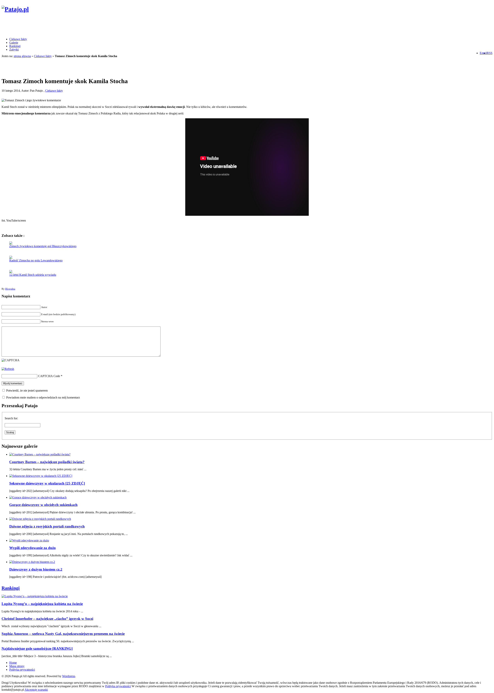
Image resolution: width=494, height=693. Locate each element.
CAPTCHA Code (49, 376)
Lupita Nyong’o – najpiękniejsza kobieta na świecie (42, 604)
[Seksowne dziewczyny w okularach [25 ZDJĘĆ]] (40, 475)
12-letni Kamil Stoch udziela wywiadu (32, 274)
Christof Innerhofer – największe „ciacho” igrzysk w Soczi (47, 619)
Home (13, 662)
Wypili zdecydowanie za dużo (32, 548)
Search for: (11, 418)
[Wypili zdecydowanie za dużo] (29, 540)
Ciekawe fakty (18, 39)
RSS (489, 53)
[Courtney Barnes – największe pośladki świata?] (39, 454)
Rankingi (14, 46)
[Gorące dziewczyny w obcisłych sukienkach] (38, 497)
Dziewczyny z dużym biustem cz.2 (35, 569)
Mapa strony (17, 666)
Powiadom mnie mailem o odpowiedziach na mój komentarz (43, 397)
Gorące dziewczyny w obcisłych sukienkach (43, 505)
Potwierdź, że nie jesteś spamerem (26, 390)
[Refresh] (8, 369)
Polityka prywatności (22, 669)
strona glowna (22, 56)
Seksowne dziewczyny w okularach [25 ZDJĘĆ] (47, 483)
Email (483, 53)
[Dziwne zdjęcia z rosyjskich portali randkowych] (40, 518)
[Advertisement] (72, 25)
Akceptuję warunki (36, 689)
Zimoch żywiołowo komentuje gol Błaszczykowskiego (42, 246)
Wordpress (68, 676)
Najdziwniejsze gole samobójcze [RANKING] (37, 648)
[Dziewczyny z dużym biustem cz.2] (32, 562)
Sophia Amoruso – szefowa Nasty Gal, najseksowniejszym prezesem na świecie (63, 634)
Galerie (13, 42)
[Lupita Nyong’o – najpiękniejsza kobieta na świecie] (35, 596)
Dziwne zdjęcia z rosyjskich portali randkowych (47, 526)
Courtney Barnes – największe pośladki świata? (47, 462)
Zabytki (14, 49)
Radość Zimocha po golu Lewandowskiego (36, 260)
